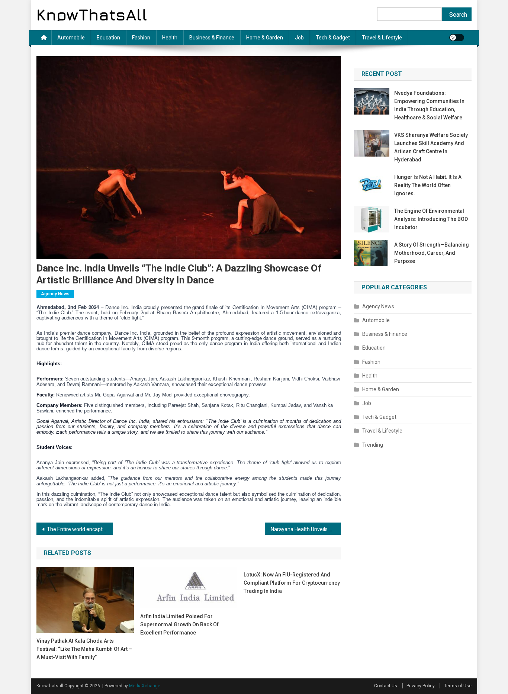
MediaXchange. (145, 685)
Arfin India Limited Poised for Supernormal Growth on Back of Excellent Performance (179, 624)
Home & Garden (264, 38)
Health (169, 38)
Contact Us (385, 685)
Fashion (141, 38)
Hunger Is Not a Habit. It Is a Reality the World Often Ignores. (428, 185)
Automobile (71, 38)
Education (108, 38)
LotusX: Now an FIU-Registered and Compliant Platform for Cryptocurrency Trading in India (292, 583)
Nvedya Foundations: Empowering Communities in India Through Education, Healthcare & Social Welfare (429, 105)
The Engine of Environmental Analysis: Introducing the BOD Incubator (431, 219)
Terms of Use (458, 685)
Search (458, 14)
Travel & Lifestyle (382, 38)
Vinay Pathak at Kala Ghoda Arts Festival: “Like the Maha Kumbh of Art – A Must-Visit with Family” (84, 649)
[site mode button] (456, 37)
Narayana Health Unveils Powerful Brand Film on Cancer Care (306, 529)
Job (299, 38)
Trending (372, 445)
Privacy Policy (420, 685)
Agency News (55, 293)
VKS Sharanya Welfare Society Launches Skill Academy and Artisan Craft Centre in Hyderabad (431, 147)
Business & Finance (211, 38)
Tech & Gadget (333, 38)
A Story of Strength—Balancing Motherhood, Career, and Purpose (431, 253)
